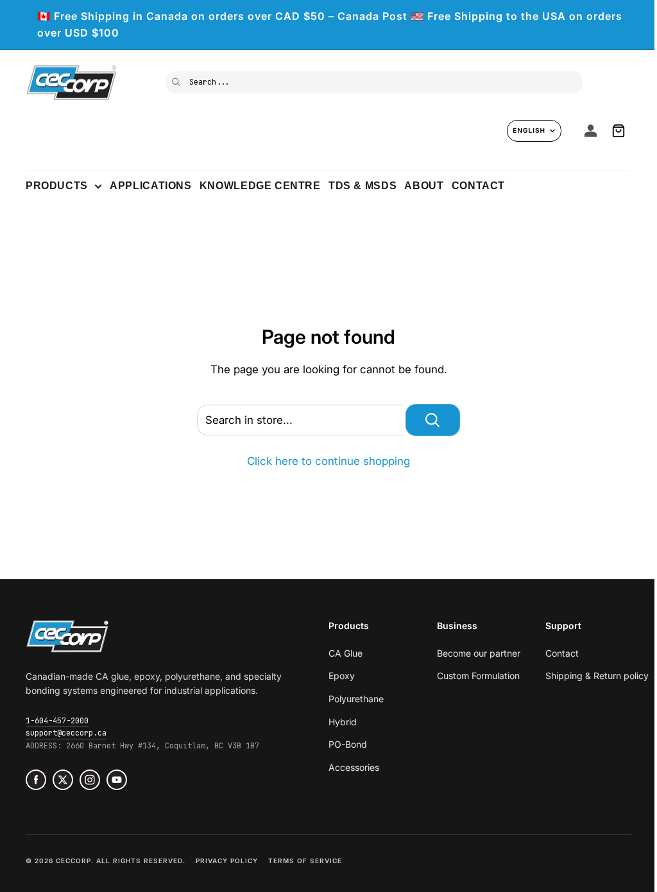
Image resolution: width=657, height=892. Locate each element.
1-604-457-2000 (57, 721)
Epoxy (341, 675)
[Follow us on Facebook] (36, 780)
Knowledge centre (260, 185)
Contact (478, 185)
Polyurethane (356, 698)
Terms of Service (305, 860)
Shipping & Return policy (597, 675)
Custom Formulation (478, 675)
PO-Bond (347, 744)
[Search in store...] (432, 420)
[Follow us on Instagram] (90, 780)
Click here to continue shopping (328, 461)
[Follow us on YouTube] (117, 780)
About (423, 185)
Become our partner (478, 653)
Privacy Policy (227, 860)
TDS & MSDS (362, 185)
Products (57, 185)
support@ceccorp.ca (66, 733)
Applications (150, 185)
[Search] (177, 81)
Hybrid (342, 721)
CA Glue (345, 653)
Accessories (353, 767)
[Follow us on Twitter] (63, 780)
